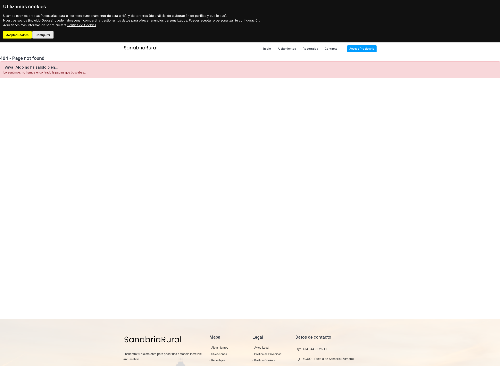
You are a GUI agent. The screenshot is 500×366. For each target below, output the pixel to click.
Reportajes (310, 48)
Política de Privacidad (267, 354)
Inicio (267, 48)
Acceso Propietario (361, 48)
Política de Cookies (81, 25)
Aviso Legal (261, 347)
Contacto (331, 48)
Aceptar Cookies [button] (17, 35)
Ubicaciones (219, 354)
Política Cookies (264, 360)
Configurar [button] (43, 35)
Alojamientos (287, 48)
